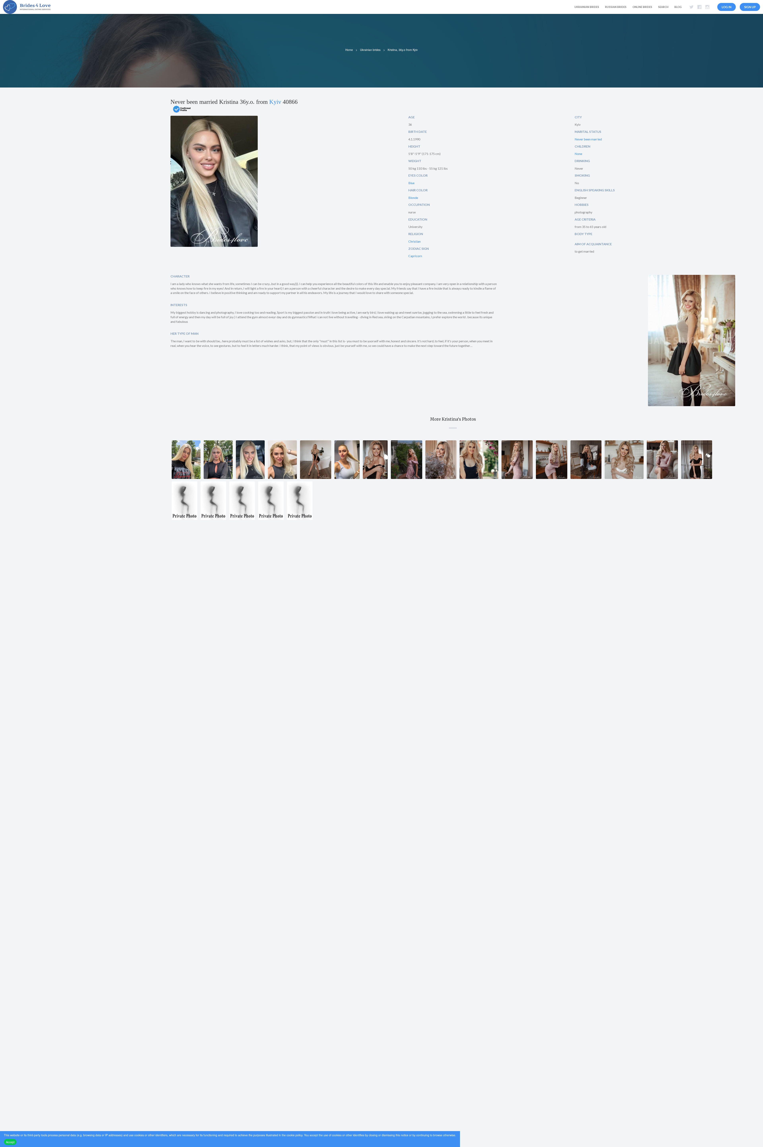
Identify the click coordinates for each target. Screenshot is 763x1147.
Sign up (750, 7)
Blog (678, 7)
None (578, 154)
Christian (414, 241)
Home (349, 50)
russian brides (615, 7)
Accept (10, 1142)
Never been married (588, 139)
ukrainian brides (586, 7)
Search (663, 7)
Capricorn (415, 256)
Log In (726, 7)
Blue (411, 183)
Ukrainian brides (370, 50)
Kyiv (275, 101)
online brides (642, 7)
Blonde (413, 197)
